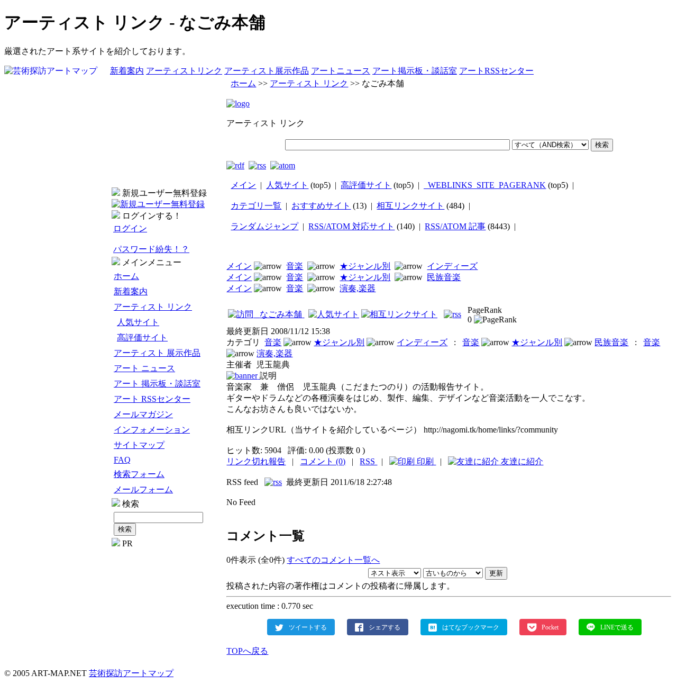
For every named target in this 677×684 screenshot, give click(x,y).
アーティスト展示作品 (266, 70)
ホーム (126, 276)
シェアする (384, 627)
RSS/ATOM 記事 (455, 226)
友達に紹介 (521, 461)
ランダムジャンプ (264, 226)
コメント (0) (322, 461)
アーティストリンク (184, 70)
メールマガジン (143, 414)
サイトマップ (139, 444)
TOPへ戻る (247, 650)
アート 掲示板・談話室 (157, 383)
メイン (243, 185)
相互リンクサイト (410, 205)
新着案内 (127, 70)
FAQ (122, 459)
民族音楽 (444, 277)
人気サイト (138, 322)
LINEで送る (617, 627)
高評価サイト (142, 337)
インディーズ (452, 266)
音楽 (294, 266)
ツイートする (308, 627)
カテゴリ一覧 (256, 205)
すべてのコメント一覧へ (333, 559)
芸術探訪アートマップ (131, 673)
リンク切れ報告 (256, 461)
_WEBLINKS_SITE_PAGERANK (485, 185)
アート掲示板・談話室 (414, 70)
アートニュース (340, 70)
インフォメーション (152, 429)
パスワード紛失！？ (151, 249)
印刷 (425, 461)
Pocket (550, 627)
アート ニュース (144, 368)
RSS (368, 461)
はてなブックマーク (470, 627)
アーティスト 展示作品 (157, 352)
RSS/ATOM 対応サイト (351, 226)
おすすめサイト (321, 205)
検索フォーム (139, 474)
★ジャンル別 (365, 266)
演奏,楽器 (358, 288)
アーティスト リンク (153, 306)
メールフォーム (143, 489)
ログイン (130, 228)
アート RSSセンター (152, 398)
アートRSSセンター (496, 70)
